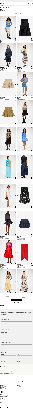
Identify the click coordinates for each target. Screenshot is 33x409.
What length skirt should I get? (4, 325)
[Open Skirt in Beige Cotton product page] (8, 84)
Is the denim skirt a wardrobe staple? (5, 319)
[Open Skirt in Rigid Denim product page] (25, 84)
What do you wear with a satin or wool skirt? (6, 335)
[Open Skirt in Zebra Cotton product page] (25, 281)
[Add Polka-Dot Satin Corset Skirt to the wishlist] (32, 184)
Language (1, 402)
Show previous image (1, 27)
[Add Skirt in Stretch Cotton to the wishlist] (15, 101)
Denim (21, 13)
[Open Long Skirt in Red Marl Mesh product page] (25, 252)
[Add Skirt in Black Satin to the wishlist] (15, 212)
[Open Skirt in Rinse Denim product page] (25, 223)
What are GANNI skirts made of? (4, 332)
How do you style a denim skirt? (4, 322)
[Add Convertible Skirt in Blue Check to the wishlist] (15, 155)
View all (16, 13)
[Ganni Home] (2, 3)
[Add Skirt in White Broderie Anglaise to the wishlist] (15, 184)
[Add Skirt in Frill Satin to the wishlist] (15, 16)
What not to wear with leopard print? (5, 348)
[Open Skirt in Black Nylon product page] (25, 28)
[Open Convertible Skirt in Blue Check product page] (8, 167)
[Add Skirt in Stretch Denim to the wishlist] (32, 155)
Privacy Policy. (11, 373)
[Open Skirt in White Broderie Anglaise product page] (8, 196)
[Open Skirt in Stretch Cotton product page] (8, 112)
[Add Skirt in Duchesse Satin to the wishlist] (15, 241)
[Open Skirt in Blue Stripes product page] (25, 139)
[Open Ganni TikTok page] (3, 407)
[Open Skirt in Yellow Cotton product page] (8, 281)
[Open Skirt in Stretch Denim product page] (25, 167)
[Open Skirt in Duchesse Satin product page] (8, 252)
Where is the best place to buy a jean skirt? (6, 342)
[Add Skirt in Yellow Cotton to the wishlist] (15, 270)
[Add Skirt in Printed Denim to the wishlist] (32, 44)
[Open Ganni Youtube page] (7, 407)
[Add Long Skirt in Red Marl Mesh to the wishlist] (32, 241)
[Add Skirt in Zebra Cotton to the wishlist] (32, 270)
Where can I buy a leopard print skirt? (5, 345)
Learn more (23, 71)
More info (18, 10)
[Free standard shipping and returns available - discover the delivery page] (16, 1)
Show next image (15, 27)
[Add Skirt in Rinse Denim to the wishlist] (32, 212)
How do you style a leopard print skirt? (5, 329)
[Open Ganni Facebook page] (5, 407)
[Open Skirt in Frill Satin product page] (8, 28)
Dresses (19, 13)
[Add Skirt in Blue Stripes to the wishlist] (32, 127)
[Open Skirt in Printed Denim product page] (25, 55)
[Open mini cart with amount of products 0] (30, 3)
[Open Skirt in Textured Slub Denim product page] (8, 55)
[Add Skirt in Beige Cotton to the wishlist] (15, 73)
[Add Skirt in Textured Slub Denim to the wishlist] (15, 44)
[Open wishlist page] (27, 3)
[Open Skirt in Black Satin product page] (8, 223)
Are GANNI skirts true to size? (4, 338)
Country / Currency (2, 398)
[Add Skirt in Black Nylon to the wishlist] (32, 16)
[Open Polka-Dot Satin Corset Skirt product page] (25, 196)
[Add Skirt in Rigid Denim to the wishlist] (32, 73)
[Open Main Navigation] (32, 3)
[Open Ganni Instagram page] (0, 407)
